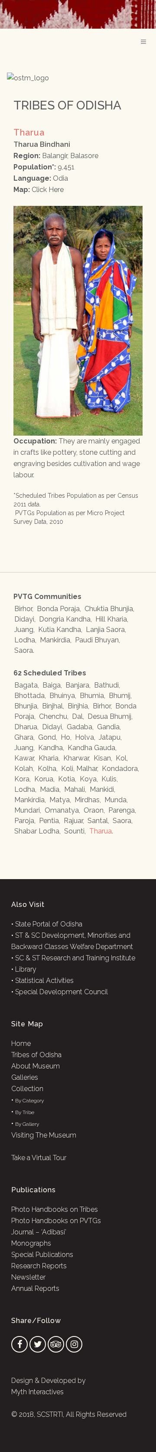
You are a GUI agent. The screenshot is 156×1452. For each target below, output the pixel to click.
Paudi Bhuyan (97, 640)
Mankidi (102, 789)
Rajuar (73, 821)
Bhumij (119, 695)
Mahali (74, 789)
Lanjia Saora (105, 629)
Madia (49, 789)
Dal (77, 716)
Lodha (24, 640)
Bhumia (92, 695)
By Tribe (24, 1112)
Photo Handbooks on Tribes (54, 1209)
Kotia (66, 779)
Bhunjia (25, 706)
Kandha (50, 748)
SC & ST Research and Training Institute (75, 958)
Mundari (27, 810)
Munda (115, 800)
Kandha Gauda (91, 748)
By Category (29, 1101)
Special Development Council (61, 992)
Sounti (74, 831)
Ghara (23, 737)
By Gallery (27, 1124)
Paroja (24, 821)
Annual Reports (35, 1288)
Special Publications (42, 1254)
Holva (84, 737)
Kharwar (76, 758)
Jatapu (109, 737)
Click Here (48, 189)
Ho (65, 737)
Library (25, 969)
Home (21, 1043)
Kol (121, 758)
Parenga (121, 810)
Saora (23, 650)
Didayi (24, 619)
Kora (21, 779)
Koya (88, 779)
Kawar (24, 758)
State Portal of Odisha (48, 924)
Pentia (49, 821)
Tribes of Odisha (36, 1055)
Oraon (94, 810)
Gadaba (79, 727)
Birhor (23, 609)
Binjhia (78, 706)
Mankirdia (55, 640)
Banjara (77, 685)
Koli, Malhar (79, 768)
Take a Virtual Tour (38, 1158)
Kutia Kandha (59, 629)
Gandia (108, 727)
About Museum (35, 1066)
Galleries (24, 1077)
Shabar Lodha (36, 831)
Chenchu (53, 716)
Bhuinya (62, 695)
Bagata (26, 685)
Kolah (23, 768)
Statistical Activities (44, 980)
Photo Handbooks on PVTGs (56, 1221)
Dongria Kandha (65, 619)
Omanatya (62, 810)
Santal (98, 821)
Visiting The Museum (43, 1135)
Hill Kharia (111, 619)
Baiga (51, 685)
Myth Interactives (37, 1392)
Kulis (109, 779)
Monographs (31, 1243)
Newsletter (28, 1277)
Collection (27, 1089)
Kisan (102, 758)
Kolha (47, 768)
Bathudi (106, 685)
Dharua (25, 727)
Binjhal (52, 706)
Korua (43, 779)
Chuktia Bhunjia (108, 609)
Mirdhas (87, 800)
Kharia (48, 758)
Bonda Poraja (58, 609)
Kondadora (120, 768)
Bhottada (29, 695)
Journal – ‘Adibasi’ (38, 1232)
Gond (47, 737)
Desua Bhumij (109, 716)
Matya (59, 800)
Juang (23, 629)
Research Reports (39, 1266)
